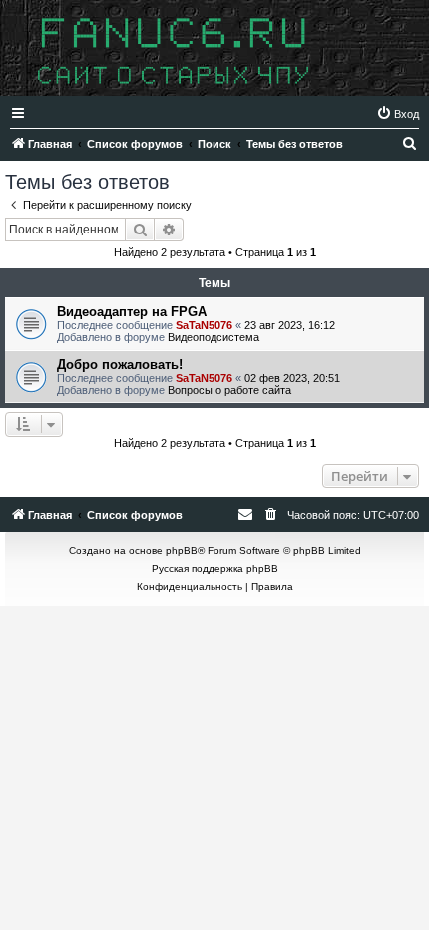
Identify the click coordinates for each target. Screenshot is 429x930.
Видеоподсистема (213, 337)
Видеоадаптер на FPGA (132, 311)
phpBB (182, 550)
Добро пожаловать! (120, 364)
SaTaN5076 (204, 325)
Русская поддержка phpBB (215, 568)
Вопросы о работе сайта (229, 390)
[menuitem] (397, 114)
